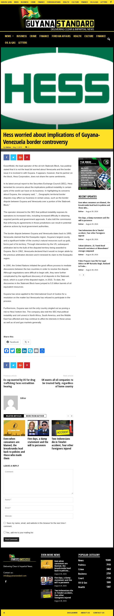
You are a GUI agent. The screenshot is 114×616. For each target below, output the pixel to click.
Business (24, 2)
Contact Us (98, 613)
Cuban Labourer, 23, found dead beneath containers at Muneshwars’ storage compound (93, 248)
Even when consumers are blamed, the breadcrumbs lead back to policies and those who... (94, 205)
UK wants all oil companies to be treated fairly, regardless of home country (57, 383)
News (16, 2)
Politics (82, 564)
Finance (41, 2)
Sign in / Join (6, 2)
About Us (85, 613)
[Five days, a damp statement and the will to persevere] (38, 428)
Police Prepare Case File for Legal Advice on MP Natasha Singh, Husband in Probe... (94, 264)
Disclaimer (72, 613)
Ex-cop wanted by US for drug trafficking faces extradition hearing (19, 383)
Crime (33, 2)
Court (81, 578)
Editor (8, 147)
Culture (75, 2)
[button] (108, 39)
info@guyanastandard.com (14, 576)
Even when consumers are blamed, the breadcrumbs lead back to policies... (62, 566)
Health (66, 2)
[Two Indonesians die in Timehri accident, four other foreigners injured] (62, 428)
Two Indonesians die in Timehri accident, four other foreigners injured (62, 443)
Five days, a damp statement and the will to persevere (38, 442)
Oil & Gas (94, 2)
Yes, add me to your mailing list (19, 532)
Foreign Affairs (54, 2)
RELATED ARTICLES (14, 415)
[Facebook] (111, 2)
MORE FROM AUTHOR (35, 415)
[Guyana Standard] (57, 18)
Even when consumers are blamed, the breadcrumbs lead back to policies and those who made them (14, 448)
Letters (103, 2)
